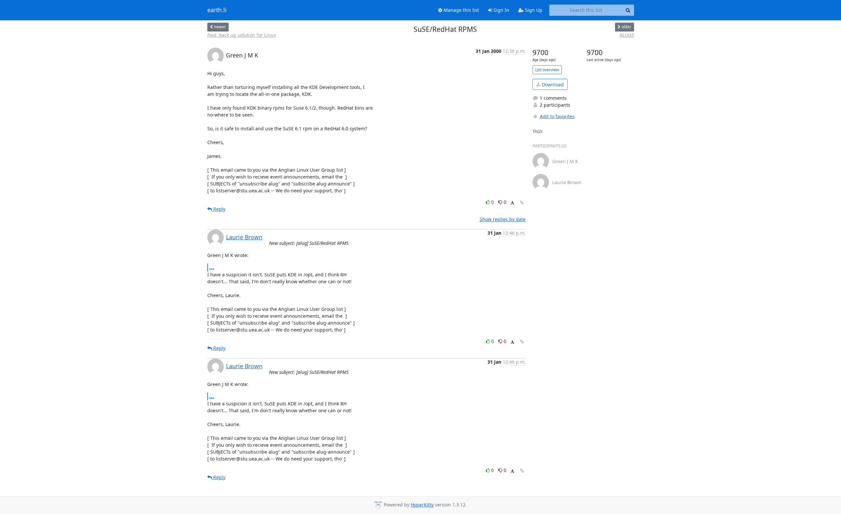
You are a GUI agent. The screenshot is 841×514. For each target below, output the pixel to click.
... (211, 267)
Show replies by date (503, 219)
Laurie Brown (244, 237)
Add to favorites (557, 116)
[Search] (628, 10)
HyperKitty (422, 505)
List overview (547, 70)
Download (552, 84)
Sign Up (533, 10)
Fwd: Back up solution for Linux (241, 35)
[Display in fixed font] (512, 203)
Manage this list (460, 10)
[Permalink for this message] (522, 202)
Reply (218, 209)
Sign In (500, 10)
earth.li (217, 10)
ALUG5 (627, 35)
